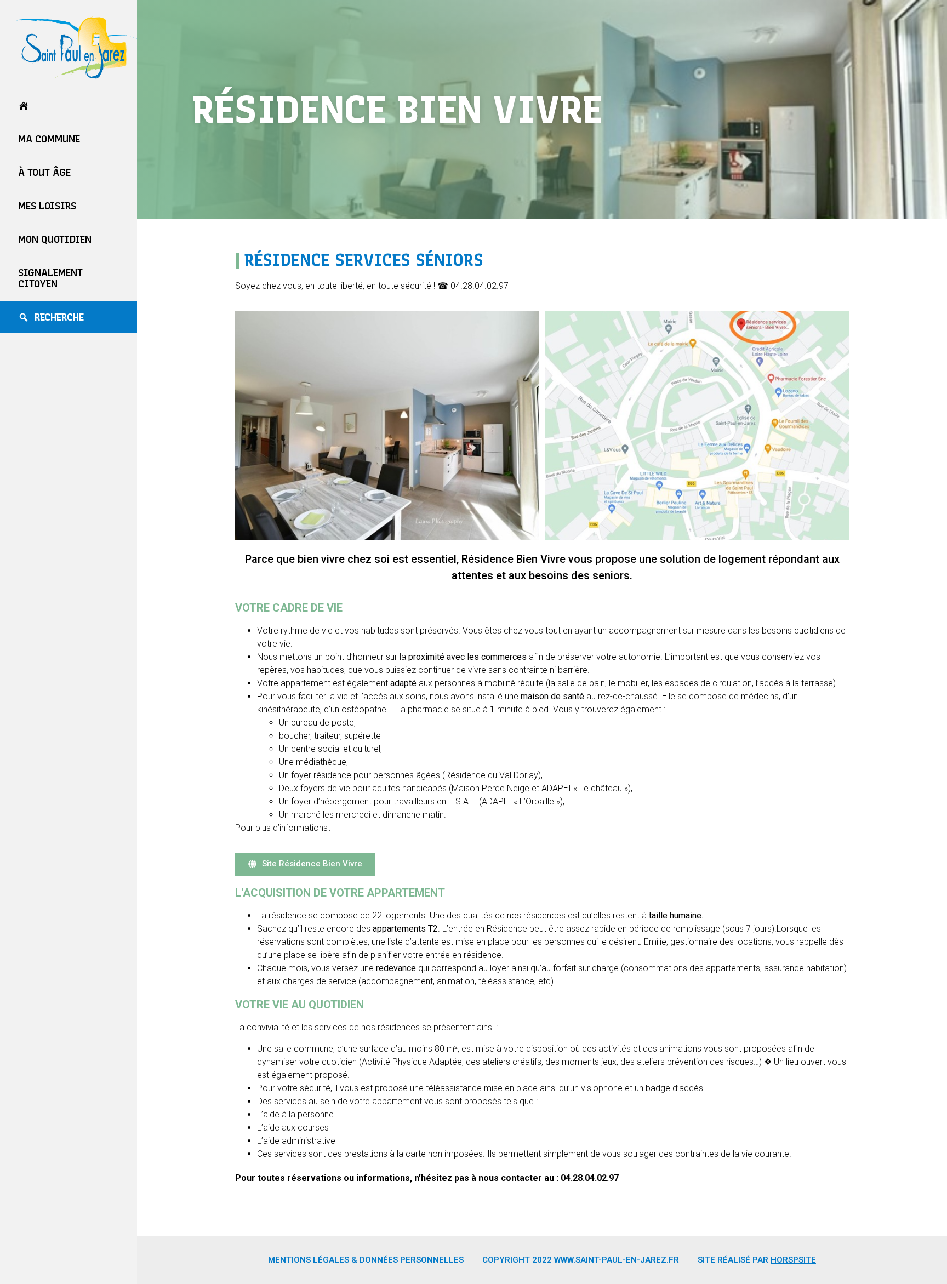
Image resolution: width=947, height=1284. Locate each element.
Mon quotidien (55, 239)
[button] (305, 864)
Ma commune (49, 139)
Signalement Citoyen (50, 278)
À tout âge (44, 173)
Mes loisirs (47, 206)
